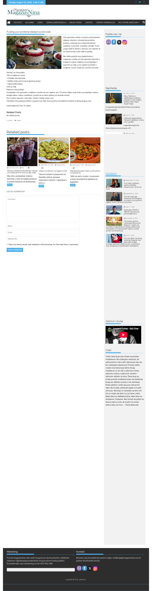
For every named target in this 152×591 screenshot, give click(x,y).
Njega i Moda (75, 22)
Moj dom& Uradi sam (128, 22)
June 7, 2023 (130, 235)
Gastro (89, 22)
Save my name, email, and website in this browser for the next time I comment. (43, 244)
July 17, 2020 (130, 207)
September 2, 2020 (132, 193)
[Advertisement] (123, 66)
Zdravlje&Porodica (56, 22)
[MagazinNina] (9, 22)
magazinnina (60, 165)
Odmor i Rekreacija (105, 22)
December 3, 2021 (132, 218)
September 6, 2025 (78, 165)
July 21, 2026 (130, 102)
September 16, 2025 (47, 165)
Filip (22, 168)
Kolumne (29, 22)
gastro (10, 120)
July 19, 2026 (130, 120)
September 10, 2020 (132, 180)
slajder (19, 120)
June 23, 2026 (13, 168)
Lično (40, 22)
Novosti (18, 22)
